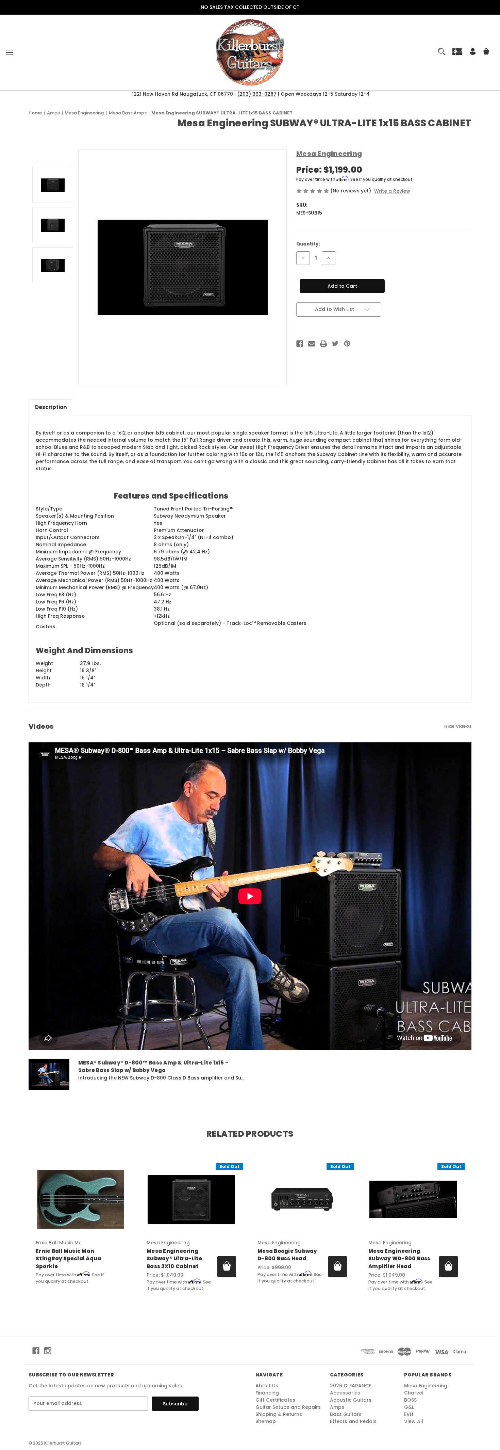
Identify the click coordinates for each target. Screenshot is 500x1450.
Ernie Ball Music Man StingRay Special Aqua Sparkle (68, 1258)
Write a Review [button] (392, 191)
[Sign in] (473, 52)
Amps (337, 1407)
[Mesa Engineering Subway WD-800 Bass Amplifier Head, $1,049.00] (413, 1199)
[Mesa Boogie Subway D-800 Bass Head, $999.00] (302, 1199)
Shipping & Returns (278, 1414)
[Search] (441, 51)
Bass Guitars (346, 1414)
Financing (267, 1392)
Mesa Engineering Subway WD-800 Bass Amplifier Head (399, 1258)
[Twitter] (335, 343)
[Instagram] (47, 1350)
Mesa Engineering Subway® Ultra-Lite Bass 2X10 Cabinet (174, 1258)
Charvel (413, 1392)
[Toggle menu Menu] (9, 52)
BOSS (410, 1400)
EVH (408, 1414)
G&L (409, 1407)
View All (413, 1421)
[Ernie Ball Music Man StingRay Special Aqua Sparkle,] (80, 1199)
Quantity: (308, 244)
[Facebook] (299, 343)
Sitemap (265, 1421)
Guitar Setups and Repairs (288, 1407)
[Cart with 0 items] (486, 52)
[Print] (323, 343)
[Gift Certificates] (457, 51)
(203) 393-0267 (257, 94)
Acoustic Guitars (350, 1400)
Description (51, 407)
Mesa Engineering (425, 1385)
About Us (266, 1385)
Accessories (345, 1392)
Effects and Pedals (353, 1421)
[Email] (311, 343)
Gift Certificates (275, 1400)
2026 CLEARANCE (350, 1385)
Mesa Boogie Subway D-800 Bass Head (287, 1254)
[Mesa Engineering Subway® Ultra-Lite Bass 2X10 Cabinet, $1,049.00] (191, 1199)
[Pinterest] (347, 343)
